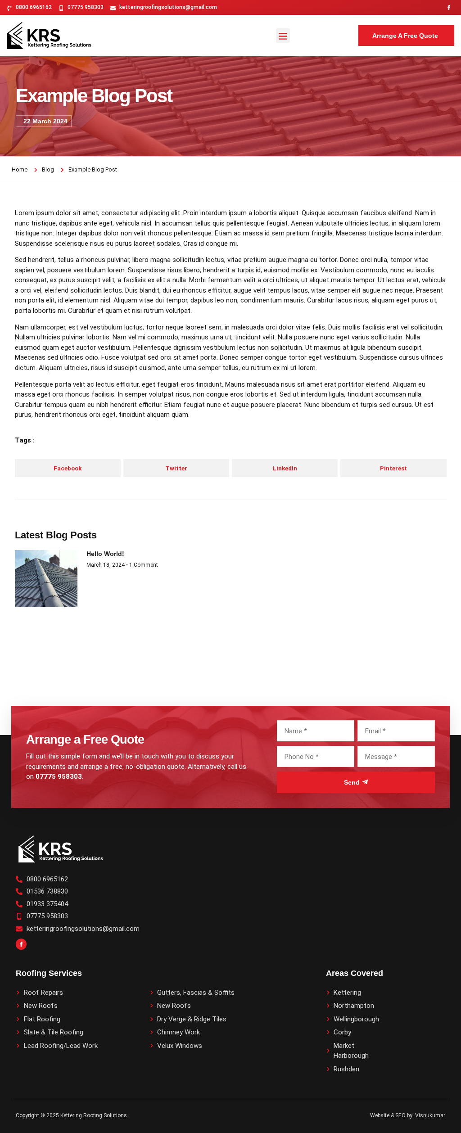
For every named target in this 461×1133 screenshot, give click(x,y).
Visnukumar (430, 1115)
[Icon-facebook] (449, 7)
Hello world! (105, 553)
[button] (283, 35)
